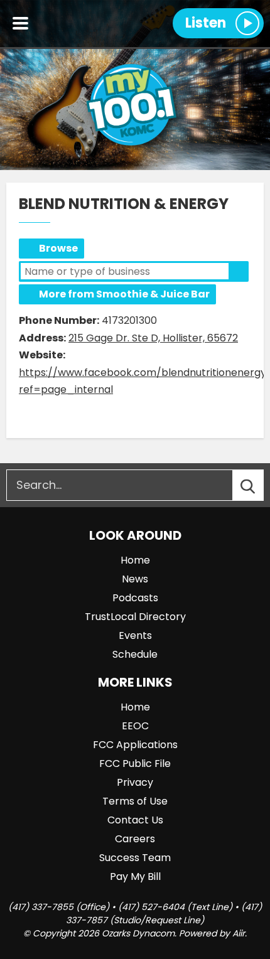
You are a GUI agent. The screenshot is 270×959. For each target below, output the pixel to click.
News (135, 579)
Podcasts (135, 598)
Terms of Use (135, 801)
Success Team (135, 857)
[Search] (259, 485)
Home (135, 560)
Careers (135, 839)
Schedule (135, 654)
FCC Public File (135, 763)
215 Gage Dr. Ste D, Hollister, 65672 (153, 338)
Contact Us (135, 820)
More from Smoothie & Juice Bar (124, 294)
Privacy (135, 782)
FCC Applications (135, 744)
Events (135, 635)
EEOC (135, 726)
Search (239, 271)
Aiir (238, 933)
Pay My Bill (135, 876)
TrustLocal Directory (135, 616)
